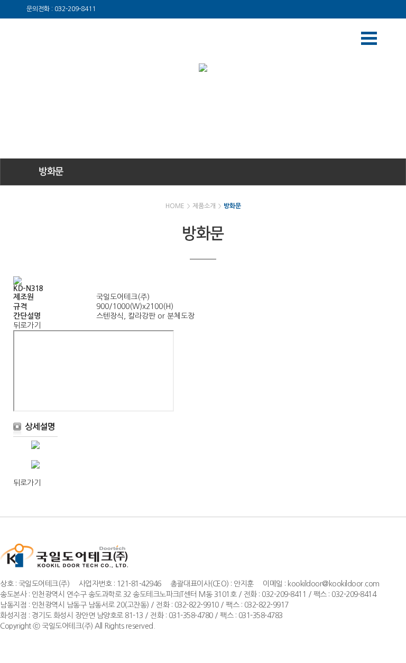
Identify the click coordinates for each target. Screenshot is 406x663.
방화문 (51, 171)
